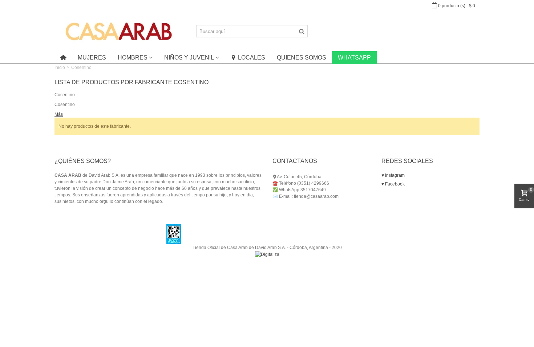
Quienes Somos (301, 57)
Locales (251, 57)
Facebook (394, 184)
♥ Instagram (393, 175)
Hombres (132, 57)
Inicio (59, 67)
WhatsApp (354, 57)
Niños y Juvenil (189, 57)
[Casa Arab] (118, 30)
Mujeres (92, 57)
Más (58, 114)
